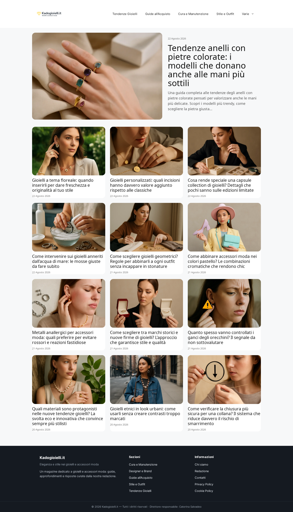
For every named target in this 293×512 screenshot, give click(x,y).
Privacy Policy (204, 484)
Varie (245, 14)
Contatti (200, 478)
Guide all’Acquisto (157, 14)
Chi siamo (201, 464)
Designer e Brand (140, 471)
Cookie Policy (204, 491)
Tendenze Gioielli (124, 14)
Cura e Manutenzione (193, 14)
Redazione (202, 471)
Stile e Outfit (225, 14)
